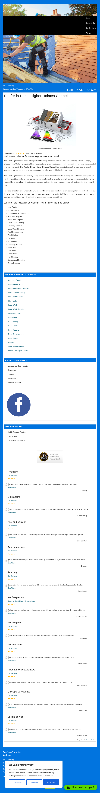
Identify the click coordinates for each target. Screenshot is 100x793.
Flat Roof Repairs (15, 297)
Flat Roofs (12, 301)
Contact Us (90, 23)
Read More (12, 487)
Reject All (34, 782)
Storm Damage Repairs (18, 351)
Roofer (11, 342)
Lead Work (12, 305)
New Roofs (12, 317)
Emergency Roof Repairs (18, 288)
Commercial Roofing (16, 284)
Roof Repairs (13, 330)
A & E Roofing (8, 86)
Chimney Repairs (15, 280)
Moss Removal (14, 313)
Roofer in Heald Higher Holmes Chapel (22, 601)
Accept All (51, 782)
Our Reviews (91, 28)
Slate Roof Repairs (16, 346)
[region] (34, 774)
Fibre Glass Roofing (16, 293)
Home (88, 18)
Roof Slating (13, 338)
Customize (17, 782)
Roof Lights (13, 326)
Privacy (89, 33)
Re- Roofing (13, 322)
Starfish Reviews (91, 740)
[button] (80, 787)
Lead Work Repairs (16, 309)
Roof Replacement (16, 334)
